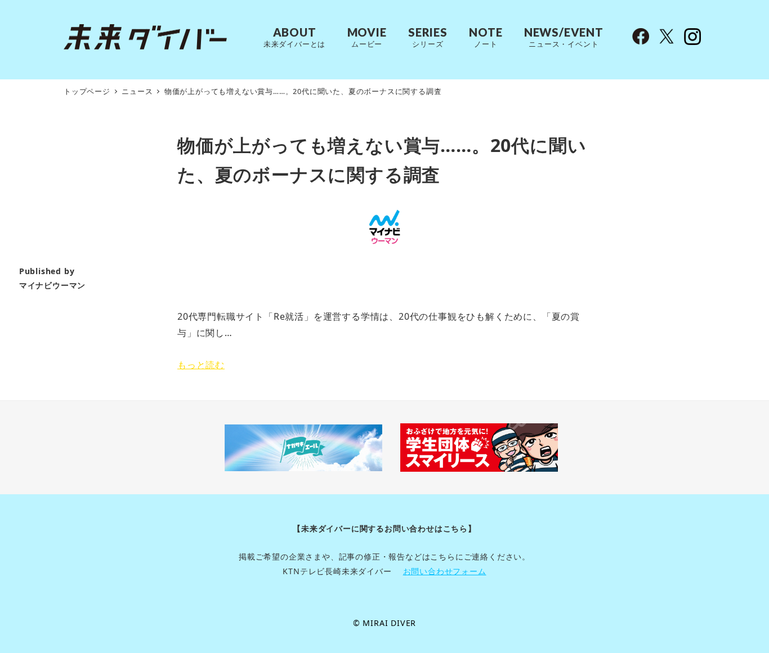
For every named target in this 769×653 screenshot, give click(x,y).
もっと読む (201, 365)
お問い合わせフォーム (444, 571)
